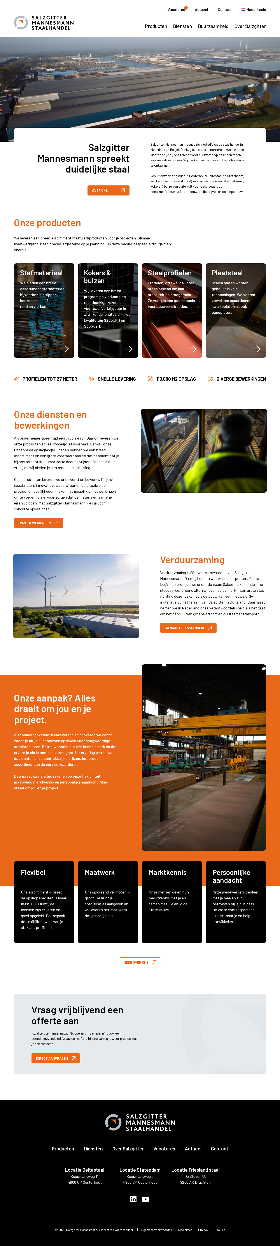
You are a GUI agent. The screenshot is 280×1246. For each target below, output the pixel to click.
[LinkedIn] (133, 1199)
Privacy (203, 1230)
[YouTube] (146, 1199)
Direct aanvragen (52, 1058)
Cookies (219, 1230)
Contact (225, 9)
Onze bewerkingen (35, 523)
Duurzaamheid (213, 26)
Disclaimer (185, 1230)
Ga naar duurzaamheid (184, 628)
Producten (156, 26)
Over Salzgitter (250, 26)
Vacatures (176, 9)
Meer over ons (136, 962)
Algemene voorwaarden (156, 1230)
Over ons (100, 190)
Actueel (201, 9)
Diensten (182, 26)
